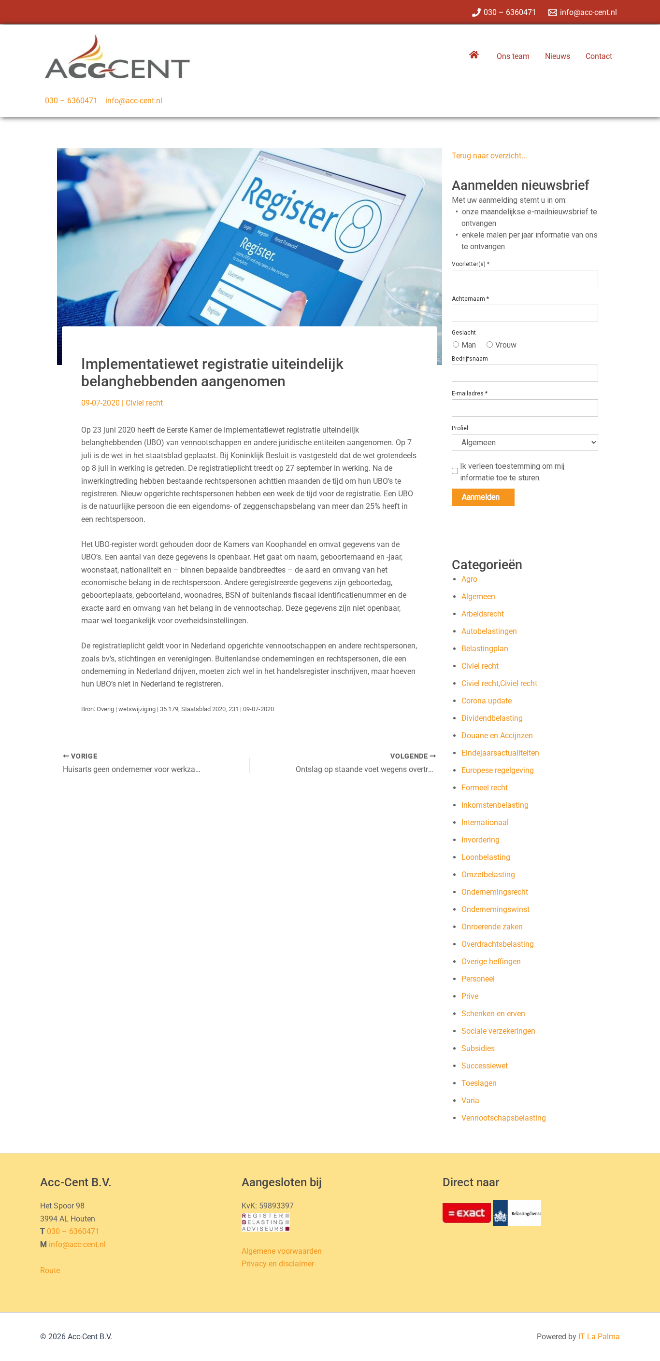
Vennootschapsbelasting (503, 1117)
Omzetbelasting (488, 874)
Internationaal (485, 822)
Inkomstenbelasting (495, 805)
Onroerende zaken (492, 926)
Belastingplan (484, 648)
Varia (470, 1100)
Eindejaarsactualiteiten (500, 753)
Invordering (480, 839)
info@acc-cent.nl (133, 100)
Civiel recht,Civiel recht (499, 683)
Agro (469, 579)
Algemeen (478, 596)
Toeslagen (479, 1083)
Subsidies (478, 1048)
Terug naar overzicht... (489, 155)
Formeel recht (484, 787)
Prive (469, 996)
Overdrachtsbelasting (497, 944)
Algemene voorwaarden (282, 1251)
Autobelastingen (489, 631)
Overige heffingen (491, 961)
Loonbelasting (485, 857)
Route (50, 1270)
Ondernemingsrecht (494, 892)
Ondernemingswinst (495, 909)
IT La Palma (599, 1336)
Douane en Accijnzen (497, 735)
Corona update (486, 700)
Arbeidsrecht (482, 613)
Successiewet (484, 1065)
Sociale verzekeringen (498, 1031)
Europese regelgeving (497, 770)
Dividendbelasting (492, 718)
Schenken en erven (493, 1013)
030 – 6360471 (71, 100)
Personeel (478, 978)
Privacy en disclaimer (278, 1263)
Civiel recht (144, 402)
